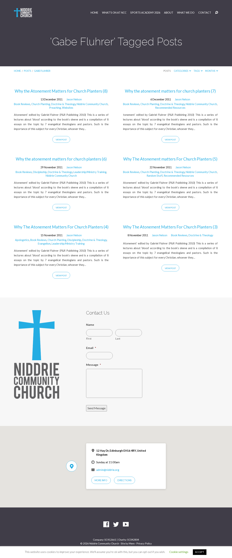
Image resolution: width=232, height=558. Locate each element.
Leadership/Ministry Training (89, 172)
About (168, 12)
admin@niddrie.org (107, 469)
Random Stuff (155, 175)
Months (210, 70)
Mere (131, 543)
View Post (61, 139)
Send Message (96, 408)
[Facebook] (106, 524)
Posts (27, 70)
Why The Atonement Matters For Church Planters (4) (61, 226)
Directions (124, 480)
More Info (101, 480)
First (89, 338)
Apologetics (22, 239)
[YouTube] (126, 524)
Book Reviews (22, 104)
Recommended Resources (170, 107)
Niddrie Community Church (92, 104)
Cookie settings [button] (178, 551)
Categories (181, 70)
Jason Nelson (74, 99)
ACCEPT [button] (199, 552)
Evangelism (44, 243)
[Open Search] (216, 12)
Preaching (55, 107)
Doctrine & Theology (63, 104)
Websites (67, 107)
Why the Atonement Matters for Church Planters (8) (61, 91)
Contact (204, 12)
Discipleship (40, 172)
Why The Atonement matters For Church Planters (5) (170, 159)
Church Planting (40, 104)
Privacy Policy (144, 543)
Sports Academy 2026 (145, 12)
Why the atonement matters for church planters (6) (61, 159)
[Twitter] (116, 524)
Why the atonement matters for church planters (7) (170, 91)
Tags (197, 70)
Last (117, 338)
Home (94, 12)
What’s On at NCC (114, 12)
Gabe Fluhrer (42, 70)
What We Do (185, 12)
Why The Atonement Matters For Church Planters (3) (170, 226)
